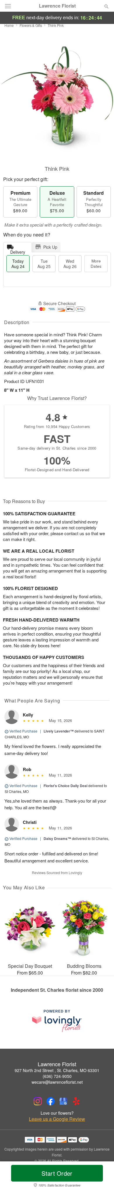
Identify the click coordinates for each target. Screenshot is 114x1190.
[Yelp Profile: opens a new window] (76, 1101)
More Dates (96, 263)
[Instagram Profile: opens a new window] (38, 1101)
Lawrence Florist (57, 6)
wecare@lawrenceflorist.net (57, 1082)
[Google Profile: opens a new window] (63, 1101)
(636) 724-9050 (57, 1076)
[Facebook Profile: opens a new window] (50, 1101)
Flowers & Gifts (31, 25)
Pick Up (50, 247)
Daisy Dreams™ (57, 838)
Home (9, 25)
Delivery (17, 250)
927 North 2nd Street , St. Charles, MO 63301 (57, 1070)
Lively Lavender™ (59, 731)
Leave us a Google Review (57, 1119)
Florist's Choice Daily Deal (65, 785)
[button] (101, 1177)
